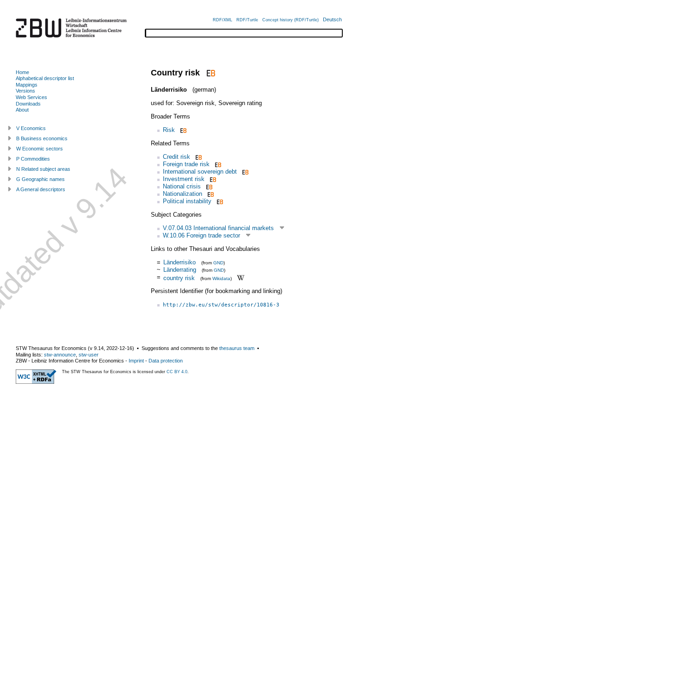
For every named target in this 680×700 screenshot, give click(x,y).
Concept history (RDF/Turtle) (290, 20)
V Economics (31, 128)
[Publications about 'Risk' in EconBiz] (182, 129)
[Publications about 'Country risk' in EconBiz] (209, 72)
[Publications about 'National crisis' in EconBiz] (208, 186)
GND (218, 262)
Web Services (31, 97)
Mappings (26, 85)
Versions (25, 91)
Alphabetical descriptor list (45, 78)
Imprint (136, 360)
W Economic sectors (39, 148)
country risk (179, 277)
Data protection (165, 360)
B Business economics (42, 138)
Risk (169, 129)
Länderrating (179, 269)
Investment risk (183, 178)
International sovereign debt (200, 171)
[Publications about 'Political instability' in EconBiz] (219, 201)
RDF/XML (222, 20)
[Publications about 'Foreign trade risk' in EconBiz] (217, 164)
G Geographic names (40, 179)
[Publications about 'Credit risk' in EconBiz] (198, 156)
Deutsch (332, 19)
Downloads (28, 103)
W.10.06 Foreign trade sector (201, 235)
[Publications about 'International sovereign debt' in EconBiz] (244, 171)
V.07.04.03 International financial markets (218, 228)
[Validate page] (36, 382)
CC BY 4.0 (177, 371)
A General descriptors (40, 189)
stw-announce (60, 354)
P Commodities (33, 159)
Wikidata (221, 278)
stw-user (89, 354)
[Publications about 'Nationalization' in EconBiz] (210, 193)
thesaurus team (236, 348)
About (22, 109)
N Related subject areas (43, 169)
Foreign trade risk (186, 164)
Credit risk (176, 156)
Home (22, 72)
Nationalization (182, 193)
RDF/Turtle (247, 20)
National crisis (182, 186)
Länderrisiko (179, 262)
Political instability (187, 201)
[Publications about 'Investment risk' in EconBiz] (212, 178)
